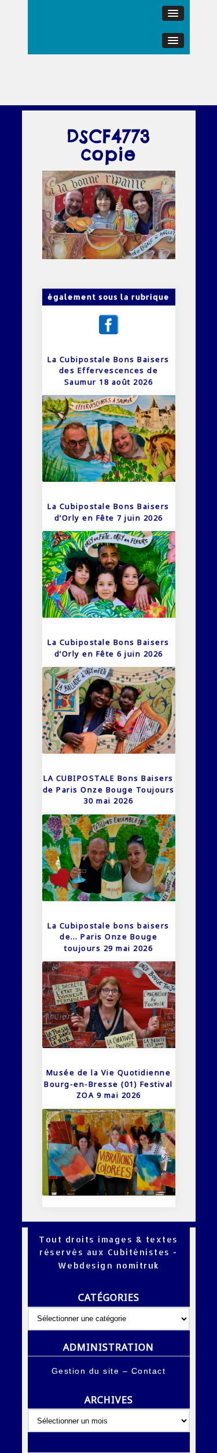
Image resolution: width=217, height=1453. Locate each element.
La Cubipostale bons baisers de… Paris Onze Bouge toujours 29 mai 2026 (108, 936)
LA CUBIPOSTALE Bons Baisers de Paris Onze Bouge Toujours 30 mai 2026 (109, 789)
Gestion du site (86, 1370)
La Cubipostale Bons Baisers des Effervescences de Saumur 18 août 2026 (108, 370)
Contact (148, 1370)
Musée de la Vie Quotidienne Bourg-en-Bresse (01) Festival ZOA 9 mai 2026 (108, 1083)
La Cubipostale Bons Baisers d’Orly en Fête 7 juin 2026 (108, 512)
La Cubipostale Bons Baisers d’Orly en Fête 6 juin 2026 (108, 648)
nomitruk (136, 1265)
